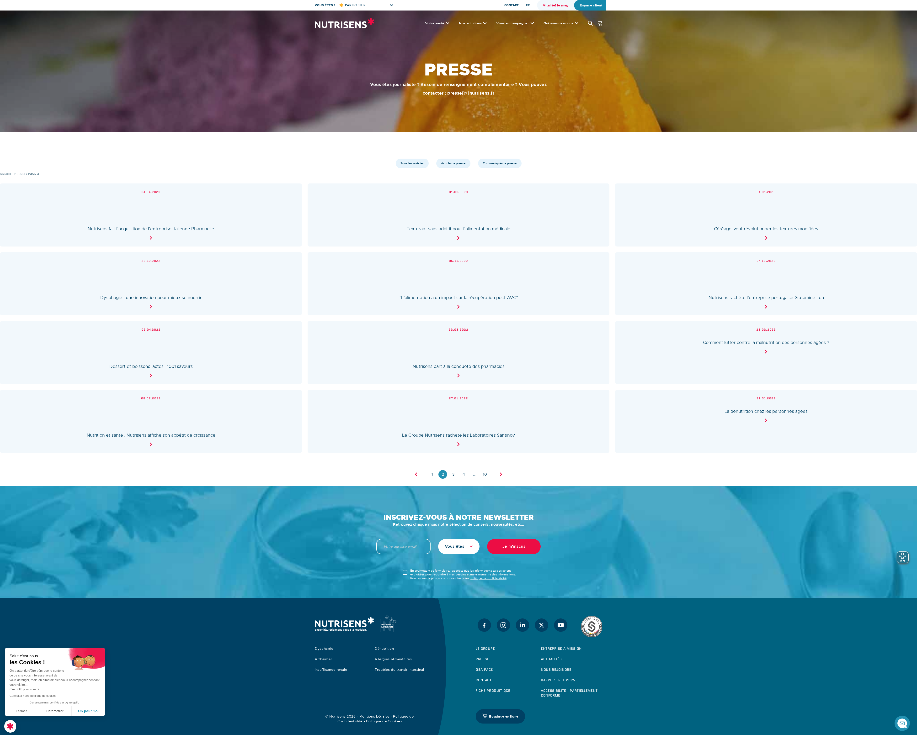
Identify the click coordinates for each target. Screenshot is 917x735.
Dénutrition (384, 648)
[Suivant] (501, 474)
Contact (511, 5)
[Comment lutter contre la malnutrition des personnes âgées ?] (766, 352)
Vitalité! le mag (555, 5)
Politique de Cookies (384, 721)
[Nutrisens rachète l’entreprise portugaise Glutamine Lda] (766, 283)
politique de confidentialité (488, 578)
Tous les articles (412, 163)
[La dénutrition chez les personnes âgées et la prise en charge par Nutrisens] (766, 421)
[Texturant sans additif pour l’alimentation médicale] (458, 215)
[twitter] (541, 625)
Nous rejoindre (556, 669)
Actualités (551, 659)
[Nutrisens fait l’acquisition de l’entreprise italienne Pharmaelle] (151, 215)
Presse (19, 174)
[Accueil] (344, 23)
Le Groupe (485, 648)
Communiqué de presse (500, 163)
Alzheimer (323, 659)
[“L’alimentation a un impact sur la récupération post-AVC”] (458, 283)
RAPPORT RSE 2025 (558, 680)
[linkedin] (522, 625)
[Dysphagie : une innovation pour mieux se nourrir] (151, 283)
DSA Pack (484, 669)
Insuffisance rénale (331, 669)
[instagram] (503, 625)
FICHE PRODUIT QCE (493, 690)
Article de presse (453, 163)
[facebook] (484, 625)
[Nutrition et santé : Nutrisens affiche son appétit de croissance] (151, 421)
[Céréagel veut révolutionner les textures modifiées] (766, 215)
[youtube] (560, 625)
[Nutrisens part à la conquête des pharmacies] (458, 352)
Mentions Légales (374, 716)
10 (485, 474)
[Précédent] (416, 474)
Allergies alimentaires (393, 659)
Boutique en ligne (503, 716)
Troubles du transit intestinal (399, 669)
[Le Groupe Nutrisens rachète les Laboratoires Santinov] (458, 421)
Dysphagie (324, 648)
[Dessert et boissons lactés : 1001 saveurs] (151, 352)
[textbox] (459, 546)
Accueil (6, 174)
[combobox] (459, 546)
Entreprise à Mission (561, 648)
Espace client (591, 5)
